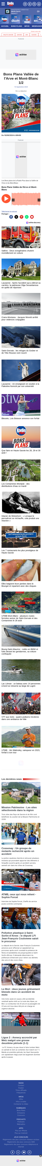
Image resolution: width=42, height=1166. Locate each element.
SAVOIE (19, 35)
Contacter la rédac (21, 1104)
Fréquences (21, 1093)
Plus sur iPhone (21, 1131)
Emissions (21, 1113)
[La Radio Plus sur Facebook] (12, 1152)
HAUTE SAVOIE (8, 35)
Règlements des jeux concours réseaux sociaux (21, 1139)
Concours (21, 1115)
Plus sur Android (21, 1133)
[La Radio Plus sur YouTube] (24, 1152)
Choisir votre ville (35, 31)
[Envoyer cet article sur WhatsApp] (26, 218)
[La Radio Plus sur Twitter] (18, 1152)
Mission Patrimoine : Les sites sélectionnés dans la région (19, 809)
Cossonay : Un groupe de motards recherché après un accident (18, 851)
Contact (21, 1085)
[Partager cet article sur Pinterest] (21, 218)
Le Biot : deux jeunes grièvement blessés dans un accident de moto (21, 992)
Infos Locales (21, 1102)
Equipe (21, 1088)
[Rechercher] (34, 4)
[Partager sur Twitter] (15, 218)
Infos (26, 26)
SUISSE (34, 35)
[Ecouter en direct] (30, 4)
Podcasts (21, 1122)
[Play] (3, 17)
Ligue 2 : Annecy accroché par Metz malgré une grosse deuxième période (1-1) (19, 1040)
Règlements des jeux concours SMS (21, 1142)
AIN (26, 35)
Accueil (5, 26)
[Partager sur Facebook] (10, 218)
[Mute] (38, 11)
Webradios (21, 1124)
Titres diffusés (21, 1090)
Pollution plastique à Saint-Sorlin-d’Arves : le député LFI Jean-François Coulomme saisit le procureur (20, 937)
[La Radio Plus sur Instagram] (29, 1152)
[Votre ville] (25, 4)
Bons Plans (16, 26)
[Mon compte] (39, 4)
